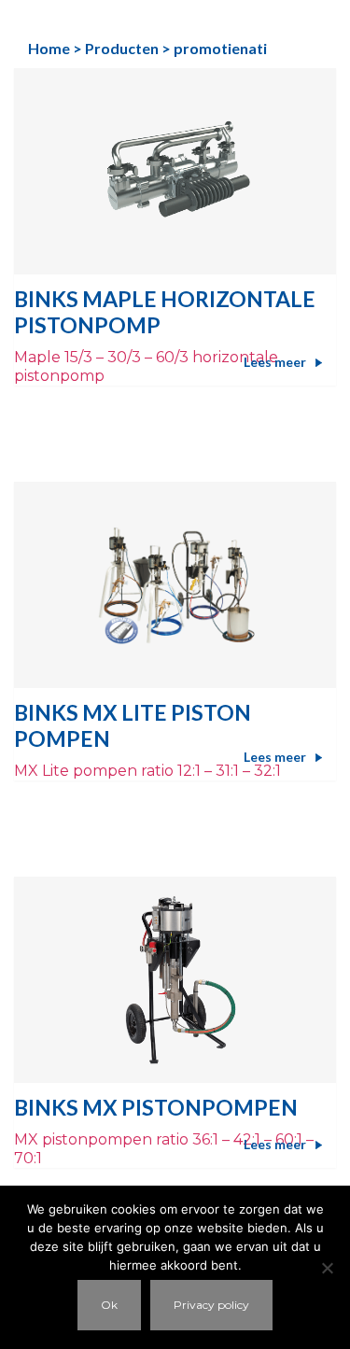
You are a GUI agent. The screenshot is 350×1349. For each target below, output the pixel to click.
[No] (326, 1267)
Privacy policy (211, 1305)
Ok (109, 1305)
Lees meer (275, 362)
